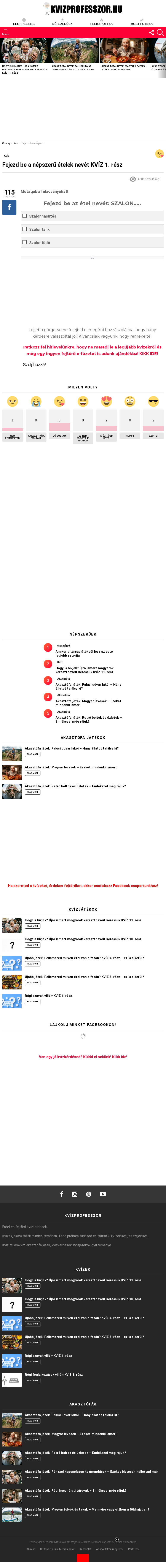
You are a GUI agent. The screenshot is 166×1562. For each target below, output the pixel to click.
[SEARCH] (160, 32)
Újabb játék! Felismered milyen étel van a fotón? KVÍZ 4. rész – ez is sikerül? (84, 958)
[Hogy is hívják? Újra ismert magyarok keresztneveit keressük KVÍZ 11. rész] (25, 50)
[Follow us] (151, 32)
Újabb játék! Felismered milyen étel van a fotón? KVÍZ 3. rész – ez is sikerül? (84, 977)
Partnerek (133, 1549)
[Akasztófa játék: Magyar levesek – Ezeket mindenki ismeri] (124, 50)
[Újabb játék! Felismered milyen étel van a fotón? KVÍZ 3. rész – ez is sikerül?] (12, 982)
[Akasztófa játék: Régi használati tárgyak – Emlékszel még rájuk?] (12, 1496)
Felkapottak (101, 24)
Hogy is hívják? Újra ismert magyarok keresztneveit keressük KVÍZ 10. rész (83, 939)
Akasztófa (63, 678)
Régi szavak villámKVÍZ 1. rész (48, 996)
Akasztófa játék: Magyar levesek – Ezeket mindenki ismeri (70, 767)
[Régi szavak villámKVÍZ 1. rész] (12, 1001)
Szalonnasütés (42, 216)
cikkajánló (63, 645)
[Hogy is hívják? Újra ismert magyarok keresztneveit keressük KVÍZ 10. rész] (12, 944)
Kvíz (60, 662)
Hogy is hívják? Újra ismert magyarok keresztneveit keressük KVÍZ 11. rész (24, 69)
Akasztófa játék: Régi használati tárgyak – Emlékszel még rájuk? (75, 1491)
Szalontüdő (39, 242)
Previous (2, 58)
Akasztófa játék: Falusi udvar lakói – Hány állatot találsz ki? (72, 748)
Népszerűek (62, 24)
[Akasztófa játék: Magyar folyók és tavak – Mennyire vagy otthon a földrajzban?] (12, 1515)
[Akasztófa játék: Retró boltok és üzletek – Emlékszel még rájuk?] (12, 791)
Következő (164, 58)
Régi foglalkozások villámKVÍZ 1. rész (54, 1375)
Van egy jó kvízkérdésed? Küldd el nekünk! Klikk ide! (83, 1057)
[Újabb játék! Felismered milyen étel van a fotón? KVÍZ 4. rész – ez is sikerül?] (12, 963)
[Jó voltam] (159, 153)
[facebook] (62, 1194)
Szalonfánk (39, 229)
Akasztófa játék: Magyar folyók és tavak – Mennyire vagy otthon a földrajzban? (87, 1509)
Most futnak (142, 24)
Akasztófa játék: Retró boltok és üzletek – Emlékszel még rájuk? (89, 719)
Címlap (31, 1549)
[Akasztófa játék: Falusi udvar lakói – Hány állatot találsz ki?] (74, 50)
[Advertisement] (83, 108)
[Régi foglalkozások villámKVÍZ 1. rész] (12, 1380)
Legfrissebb (24, 24)
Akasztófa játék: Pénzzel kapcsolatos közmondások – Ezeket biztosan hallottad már (91, 1472)
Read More (32, 754)
